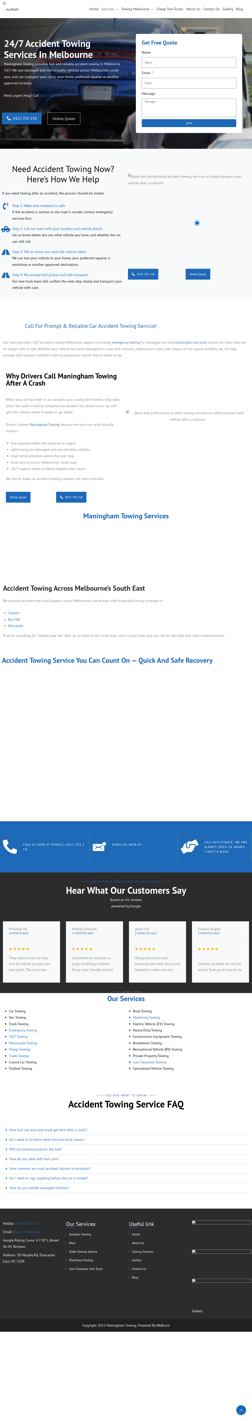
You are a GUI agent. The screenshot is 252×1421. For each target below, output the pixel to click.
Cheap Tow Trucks (170, 9)
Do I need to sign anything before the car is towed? (48, 1178)
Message (148, 93)
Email (146, 73)
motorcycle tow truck (191, 342)
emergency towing (126, 342)
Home (93, 9)
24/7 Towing (18, 1036)
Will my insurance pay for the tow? (35, 1149)
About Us (193, 9)
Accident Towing (80, 1234)
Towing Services (143, 1252)
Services (107, 9)
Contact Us (211, 9)
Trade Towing (19, 1056)
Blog (239, 9)
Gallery (228, 9)
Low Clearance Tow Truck (86, 1269)
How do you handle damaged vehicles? (39, 1188)
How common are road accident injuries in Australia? (49, 1168)
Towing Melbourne (135, 9)
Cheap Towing (19, 1049)
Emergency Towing (23, 1030)
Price (72, 1243)
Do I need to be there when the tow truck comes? (47, 1139)
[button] (6, 543)
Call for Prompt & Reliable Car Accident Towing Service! (91, 325)
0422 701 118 (50, 95)
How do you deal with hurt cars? (34, 1159)
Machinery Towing (146, 1017)
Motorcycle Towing (23, 1043)
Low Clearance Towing (150, 1062)
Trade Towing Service (83, 1252)
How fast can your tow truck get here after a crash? (48, 1130)
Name (146, 52)
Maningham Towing (44, 424)
